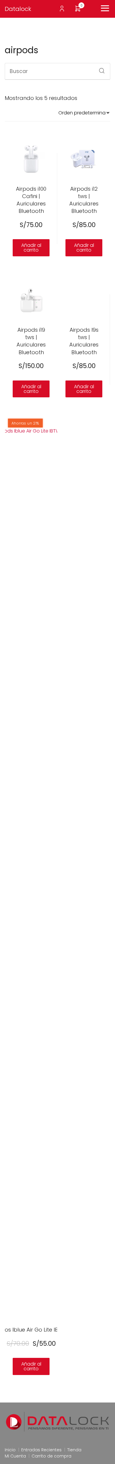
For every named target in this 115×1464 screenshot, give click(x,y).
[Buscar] (100, 69)
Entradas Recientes (41, 1450)
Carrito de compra (51, 1456)
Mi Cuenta (15, 1456)
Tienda (74, 1450)
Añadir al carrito (31, 247)
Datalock (18, 9)
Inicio (10, 1450)
